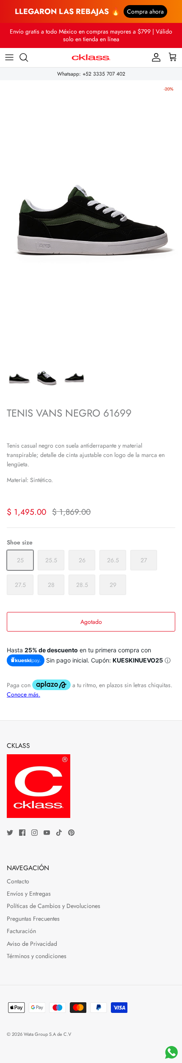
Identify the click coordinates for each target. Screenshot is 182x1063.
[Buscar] (28, 57)
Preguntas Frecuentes (33, 918)
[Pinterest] (71, 832)
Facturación (21, 931)
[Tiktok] (59, 832)
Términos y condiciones (36, 956)
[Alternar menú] (9, 57)
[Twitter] (10, 832)
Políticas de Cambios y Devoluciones (53, 906)
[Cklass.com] (91, 57)
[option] (91, 217)
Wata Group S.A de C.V (47, 1034)
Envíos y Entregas (29, 893)
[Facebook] (22, 832)
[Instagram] (34, 832)
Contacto (18, 881)
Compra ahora (145, 11)
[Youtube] (47, 832)
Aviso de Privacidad (32, 943)
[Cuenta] (154, 57)
